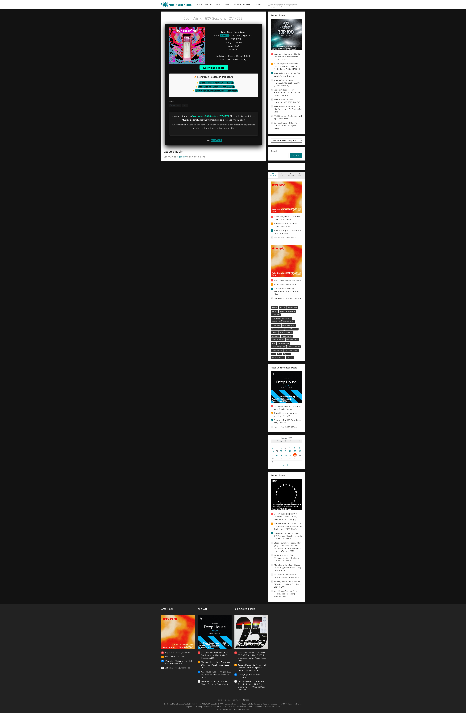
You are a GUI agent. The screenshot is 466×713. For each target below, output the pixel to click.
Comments (291, 176)
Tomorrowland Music (291, 350)
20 (285, 455)
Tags (299, 176)
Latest (281, 176)
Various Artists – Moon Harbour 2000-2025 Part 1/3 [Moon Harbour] (287, 83)
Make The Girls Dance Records (281, 318)
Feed (247, 700)
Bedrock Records (288, 322)
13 (285, 451)
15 (295, 451)
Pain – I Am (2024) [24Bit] (285, 237)
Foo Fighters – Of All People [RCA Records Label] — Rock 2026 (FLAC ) (287, 584)
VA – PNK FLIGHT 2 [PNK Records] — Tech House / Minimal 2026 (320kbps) (285, 517)
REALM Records (277, 350)
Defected (274, 307)
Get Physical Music (289, 325)
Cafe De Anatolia (283, 343)
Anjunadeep (276, 315)
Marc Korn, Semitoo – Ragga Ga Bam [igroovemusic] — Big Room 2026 (287, 568)
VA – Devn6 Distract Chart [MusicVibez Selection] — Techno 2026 (286, 594)
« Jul (285, 465)
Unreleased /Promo (244, 609)
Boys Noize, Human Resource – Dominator (216, 91)
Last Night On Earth (278, 357)
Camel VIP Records (291, 329)
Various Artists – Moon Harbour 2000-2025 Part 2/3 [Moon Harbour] (287, 92)
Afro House (167, 609)
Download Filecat (213, 67)
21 (290, 455)
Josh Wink (216, 140)
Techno (224, 35)
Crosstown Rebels (292, 339)
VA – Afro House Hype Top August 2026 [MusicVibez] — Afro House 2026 (215, 665)
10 (273, 451)
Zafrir (279, 354)
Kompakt (275, 332)
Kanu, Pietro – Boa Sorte (285, 284)
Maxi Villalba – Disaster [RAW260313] (216, 87)
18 (277, 455)
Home (219, 700)
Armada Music (292, 307)
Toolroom (274, 311)
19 (281, 455)
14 (290, 451)
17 (273, 455)
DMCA (227, 700)
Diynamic (287, 354)
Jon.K (273, 354)
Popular (273, 176)
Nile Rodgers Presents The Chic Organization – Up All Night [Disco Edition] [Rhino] (287, 66)
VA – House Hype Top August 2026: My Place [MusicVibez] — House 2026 (216, 674)
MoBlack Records (277, 329)
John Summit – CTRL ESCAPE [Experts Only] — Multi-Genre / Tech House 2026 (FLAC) (288, 526)
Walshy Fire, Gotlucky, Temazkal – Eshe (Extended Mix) (286, 291)
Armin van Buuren (293, 347)
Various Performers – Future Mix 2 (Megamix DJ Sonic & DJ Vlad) (288, 109)
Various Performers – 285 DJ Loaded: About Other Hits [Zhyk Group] (287, 57)
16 (300, 451)
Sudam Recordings (286, 332)
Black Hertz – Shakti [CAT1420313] (216, 83)
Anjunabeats (276, 325)
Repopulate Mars (287, 336)
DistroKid (290, 357)
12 (281, 451)
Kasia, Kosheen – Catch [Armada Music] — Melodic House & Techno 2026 (286, 558)
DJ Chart (202, 609)
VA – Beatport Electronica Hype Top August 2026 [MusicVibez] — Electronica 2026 (215, 655)
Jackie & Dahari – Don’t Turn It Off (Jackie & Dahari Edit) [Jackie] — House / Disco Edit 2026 (252, 668)
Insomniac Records (278, 339)
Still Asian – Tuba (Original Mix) (288, 298)
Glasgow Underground (287, 311)
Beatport (283, 307)
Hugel (273, 343)
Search (274, 151)
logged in (181, 157)
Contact (236, 700)
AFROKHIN (275, 336)
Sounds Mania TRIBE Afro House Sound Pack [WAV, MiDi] (285, 126)
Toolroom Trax (276, 322)
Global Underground (278, 347)
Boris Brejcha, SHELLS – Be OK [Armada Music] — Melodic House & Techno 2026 (288, 536)
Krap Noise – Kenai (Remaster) (288, 280)
